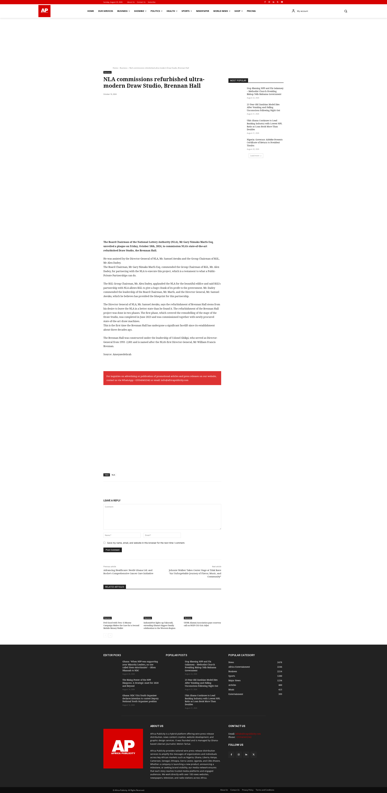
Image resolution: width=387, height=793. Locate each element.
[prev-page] (105, 635)
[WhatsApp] (145, 102)
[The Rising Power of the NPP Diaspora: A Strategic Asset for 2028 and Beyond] (111, 684)
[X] (277, 2)
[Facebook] (265, 2)
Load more (254, 155)
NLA (113, 475)
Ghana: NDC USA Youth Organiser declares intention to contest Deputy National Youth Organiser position (140, 698)
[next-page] (110, 635)
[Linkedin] (273, 2)
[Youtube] (282, 2)
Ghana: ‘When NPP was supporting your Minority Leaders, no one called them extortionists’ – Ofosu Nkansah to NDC (140, 666)
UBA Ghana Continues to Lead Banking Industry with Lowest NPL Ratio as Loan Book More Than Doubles (264, 125)
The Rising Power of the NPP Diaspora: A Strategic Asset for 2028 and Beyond (140, 682)
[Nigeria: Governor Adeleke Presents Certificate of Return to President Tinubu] (236, 144)
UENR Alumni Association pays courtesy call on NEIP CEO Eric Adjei (202, 624)
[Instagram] (269, 2)
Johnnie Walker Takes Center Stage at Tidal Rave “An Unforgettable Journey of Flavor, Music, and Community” (195, 573)
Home (115, 68)
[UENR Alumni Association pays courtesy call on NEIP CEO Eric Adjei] (202, 606)
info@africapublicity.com (174, 380)
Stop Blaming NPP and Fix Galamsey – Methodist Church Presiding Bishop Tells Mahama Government (265, 91)
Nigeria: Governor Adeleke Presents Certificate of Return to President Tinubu (265, 142)
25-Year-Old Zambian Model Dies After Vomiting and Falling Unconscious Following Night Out (263, 107)
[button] (345, 11)
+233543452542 (142, 380)
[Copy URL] (159, 102)
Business (123, 68)
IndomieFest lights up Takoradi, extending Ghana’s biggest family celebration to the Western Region (159, 625)
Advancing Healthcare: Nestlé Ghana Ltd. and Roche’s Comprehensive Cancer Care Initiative (128, 572)
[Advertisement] (193, 40)
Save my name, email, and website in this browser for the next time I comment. (146, 542)
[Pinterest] (138, 102)
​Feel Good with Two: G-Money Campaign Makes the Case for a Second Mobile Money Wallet (121, 625)
